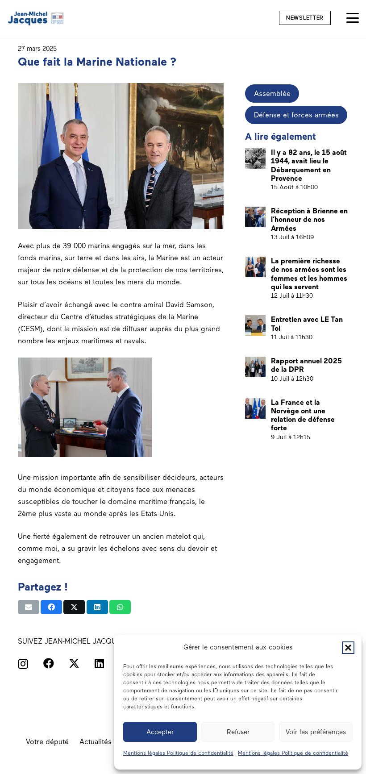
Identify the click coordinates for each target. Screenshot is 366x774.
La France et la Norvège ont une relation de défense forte (303, 415)
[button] (348, 647)
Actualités (95, 741)
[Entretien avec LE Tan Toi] (255, 325)
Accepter (160, 732)
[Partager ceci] (51, 607)
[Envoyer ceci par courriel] (28, 607)
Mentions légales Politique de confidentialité (178, 753)
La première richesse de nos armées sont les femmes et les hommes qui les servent (309, 274)
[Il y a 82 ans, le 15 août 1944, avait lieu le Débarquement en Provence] (255, 158)
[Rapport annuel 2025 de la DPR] (255, 367)
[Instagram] (23, 664)
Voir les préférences (316, 732)
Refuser (238, 732)
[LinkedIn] (99, 663)
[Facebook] (48, 663)
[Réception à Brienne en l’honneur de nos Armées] (255, 217)
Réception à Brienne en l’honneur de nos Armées (309, 219)
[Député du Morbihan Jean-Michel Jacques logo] (36, 18)
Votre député (47, 741)
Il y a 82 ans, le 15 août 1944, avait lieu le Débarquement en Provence (309, 165)
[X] (74, 663)
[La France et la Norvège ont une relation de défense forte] (255, 408)
